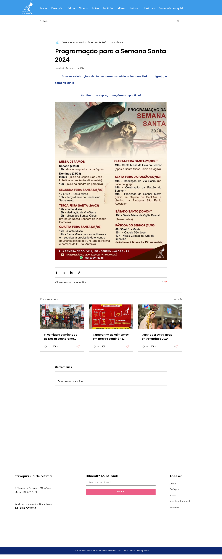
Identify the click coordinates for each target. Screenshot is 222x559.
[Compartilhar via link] (78, 272)
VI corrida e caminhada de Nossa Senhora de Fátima (60, 337)
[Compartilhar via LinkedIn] (71, 272)
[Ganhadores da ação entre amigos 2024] (160, 316)
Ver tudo (178, 298)
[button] (178, 21)
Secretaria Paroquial (180, 501)
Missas (173, 495)
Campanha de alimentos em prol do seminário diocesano (111, 337)
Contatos (174, 506)
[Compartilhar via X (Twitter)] (64, 272)
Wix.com (118, 550)
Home (173, 483)
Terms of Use (129, 550)
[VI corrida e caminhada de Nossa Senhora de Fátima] (62, 316)
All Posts (44, 21)
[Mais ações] (165, 42)
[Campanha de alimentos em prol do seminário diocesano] (111, 316)
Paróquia (174, 489)
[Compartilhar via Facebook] (56, 272)
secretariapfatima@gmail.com (37, 504)
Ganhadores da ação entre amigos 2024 (157, 337)
